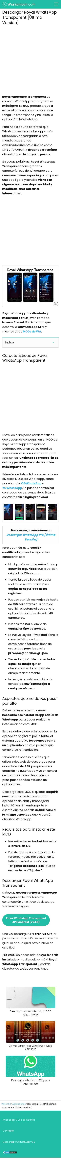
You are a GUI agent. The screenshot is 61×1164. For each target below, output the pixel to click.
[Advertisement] (30, 58)
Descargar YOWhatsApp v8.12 (19, 1142)
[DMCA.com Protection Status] (10, 1153)
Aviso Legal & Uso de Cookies (19, 1119)
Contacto (8, 1130)
